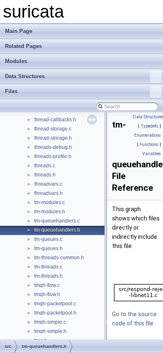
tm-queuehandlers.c (57, 221)
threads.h (45, 175)
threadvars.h (48, 193)
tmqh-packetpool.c (55, 304)
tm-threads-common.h (59, 258)
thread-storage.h (53, 138)
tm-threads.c (48, 267)
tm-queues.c (48, 239)
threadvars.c (48, 184)
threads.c (44, 166)
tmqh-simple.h (50, 331)
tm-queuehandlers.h (57, 230)
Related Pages (23, 46)
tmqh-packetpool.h (55, 313)
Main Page (18, 31)
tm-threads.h (48, 276)
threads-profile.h (52, 156)
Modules (16, 61)
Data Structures (25, 76)
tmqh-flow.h (47, 294)
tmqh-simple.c (50, 322)
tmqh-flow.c (47, 285)
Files (11, 91)
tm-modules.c (49, 202)
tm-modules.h (49, 212)
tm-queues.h (48, 248)
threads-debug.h (53, 147)
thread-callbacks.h (55, 120)
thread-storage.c (52, 129)
